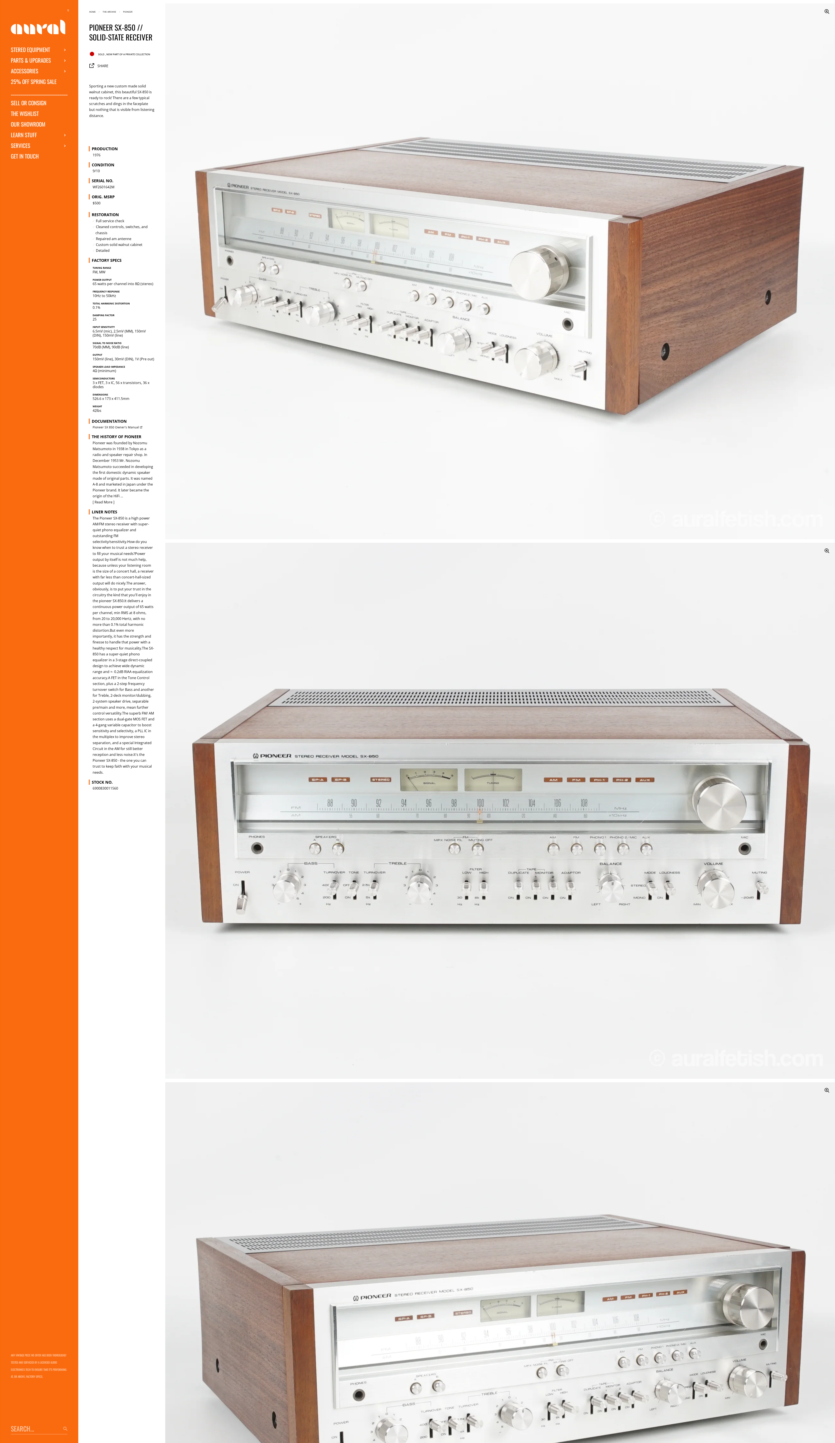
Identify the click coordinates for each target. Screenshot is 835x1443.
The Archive (109, 11)
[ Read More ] (103, 502)
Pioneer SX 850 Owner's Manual (116, 427)
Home (92, 11)
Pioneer (127, 11)
